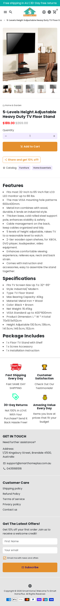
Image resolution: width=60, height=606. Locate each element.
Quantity (8, 130)
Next (54, 55)
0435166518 (12, 468)
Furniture (24, 167)
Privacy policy (12, 504)
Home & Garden (12, 105)
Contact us (10, 510)
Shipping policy (12, 488)
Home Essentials (42, 167)
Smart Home (28, 591)
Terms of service (14, 499)
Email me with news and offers (22, 558)
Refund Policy (11, 494)
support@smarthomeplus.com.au (27, 463)
